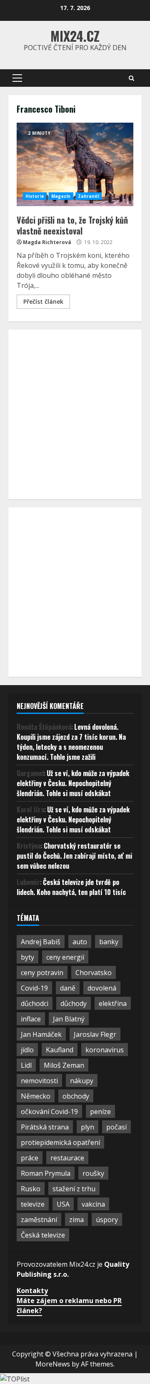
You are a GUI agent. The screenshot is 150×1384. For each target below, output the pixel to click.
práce (29, 1157)
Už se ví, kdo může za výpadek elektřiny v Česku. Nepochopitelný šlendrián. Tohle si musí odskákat (73, 783)
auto (79, 941)
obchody (75, 1096)
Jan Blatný (69, 1019)
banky (108, 941)
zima (76, 1219)
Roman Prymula (45, 1173)
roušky (93, 1173)
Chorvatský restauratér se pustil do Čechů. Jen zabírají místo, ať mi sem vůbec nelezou (74, 856)
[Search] (131, 78)
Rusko (30, 1188)
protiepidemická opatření (60, 1142)
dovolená (102, 988)
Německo (35, 1096)
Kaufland (59, 1049)
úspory (107, 1219)
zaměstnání (39, 1219)
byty (27, 957)
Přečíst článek (43, 301)
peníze (100, 1111)
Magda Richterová (47, 242)
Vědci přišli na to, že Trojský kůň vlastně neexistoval (75, 164)
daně (67, 988)
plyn (87, 1127)
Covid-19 (34, 988)
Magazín (61, 196)
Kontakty (32, 1290)
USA (63, 1204)
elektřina (113, 1003)
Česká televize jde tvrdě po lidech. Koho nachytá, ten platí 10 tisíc (71, 887)
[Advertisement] (75, 413)
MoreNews (52, 1364)
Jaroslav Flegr (95, 1034)
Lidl (26, 1065)
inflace (31, 1019)
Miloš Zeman (64, 1065)
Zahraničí (89, 196)
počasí (116, 1127)
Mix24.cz (75, 35)
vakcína (93, 1204)
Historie (34, 196)
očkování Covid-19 (49, 1111)
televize (33, 1204)
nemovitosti (39, 1080)
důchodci (34, 1003)
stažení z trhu (73, 1188)
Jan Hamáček (41, 1034)
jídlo (27, 1049)
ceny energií (65, 957)
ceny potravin (42, 972)
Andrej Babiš (40, 941)
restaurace (67, 1157)
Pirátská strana (45, 1127)
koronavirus (104, 1049)
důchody (73, 1003)
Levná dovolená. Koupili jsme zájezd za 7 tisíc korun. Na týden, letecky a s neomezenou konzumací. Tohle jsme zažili (71, 742)
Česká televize (43, 1235)
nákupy (81, 1080)
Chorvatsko (93, 972)
